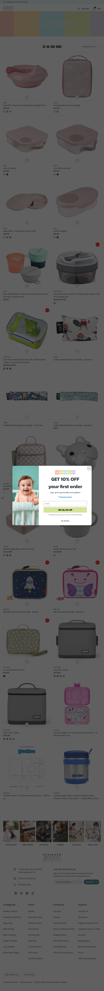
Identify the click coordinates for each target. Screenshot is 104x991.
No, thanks (65, 521)
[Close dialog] (89, 468)
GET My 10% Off (65, 509)
